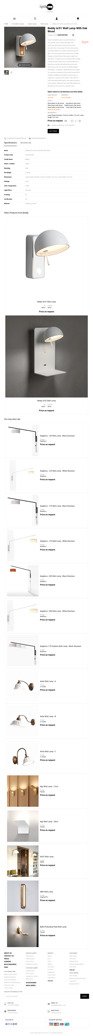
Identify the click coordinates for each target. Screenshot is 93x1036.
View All (50, 980)
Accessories (31, 983)
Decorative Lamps (18, 24)
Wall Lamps (44, 24)
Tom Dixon (51, 967)
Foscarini (50, 969)
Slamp (50, 956)
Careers (7, 961)
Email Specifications (39, 138)
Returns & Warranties (10, 974)
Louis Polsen (51, 975)
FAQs (6, 967)
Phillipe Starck (73, 961)
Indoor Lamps (32, 24)
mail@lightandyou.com (58, 1005)
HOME (6, 24)
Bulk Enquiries (10, 964)
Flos (49, 959)
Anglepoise (51, 972)
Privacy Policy (8, 988)
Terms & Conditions (10, 980)
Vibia (49, 961)
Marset (50, 964)
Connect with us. (12, 1013)
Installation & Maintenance (12, 982)
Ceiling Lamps (30, 959)
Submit (84, 996)
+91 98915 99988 (12, 1005)
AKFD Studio (73, 976)
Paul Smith (72, 967)
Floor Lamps (30, 961)
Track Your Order (9, 985)
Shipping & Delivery (10, 977)
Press (6, 959)
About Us (8, 953)
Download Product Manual (16, 138)
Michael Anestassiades (76, 964)
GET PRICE (53, 131)
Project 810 (72, 981)
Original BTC (51, 977)
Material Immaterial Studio (77, 978)
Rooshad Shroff (74, 984)
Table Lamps (30, 956)
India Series (31, 985)
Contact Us (9, 956)
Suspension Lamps (32, 964)
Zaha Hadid (73, 956)
